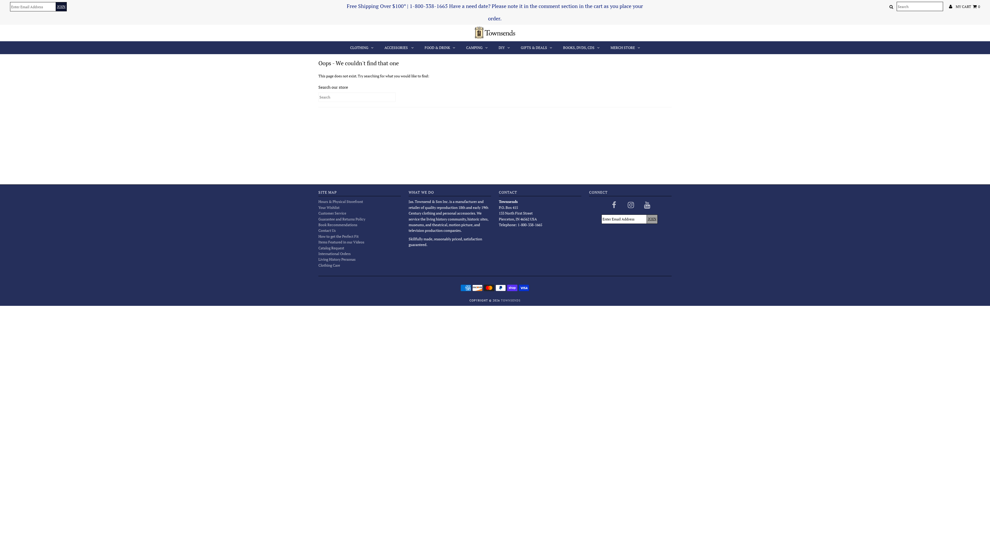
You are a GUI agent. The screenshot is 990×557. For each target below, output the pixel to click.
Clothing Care (329, 265)
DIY (502, 47)
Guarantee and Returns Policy (341, 219)
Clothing (359, 47)
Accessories (396, 47)
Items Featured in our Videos (341, 242)
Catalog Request (331, 247)
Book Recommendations (337, 224)
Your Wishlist (329, 207)
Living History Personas (337, 259)
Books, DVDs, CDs (579, 47)
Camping (474, 47)
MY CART (968, 6)
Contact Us (327, 230)
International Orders (334, 253)
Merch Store (622, 47)
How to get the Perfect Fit (338, 236)
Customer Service (332, 213)
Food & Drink (437, 47)
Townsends (511, 300)
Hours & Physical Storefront (340, 201)
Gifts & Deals (534, 47)
